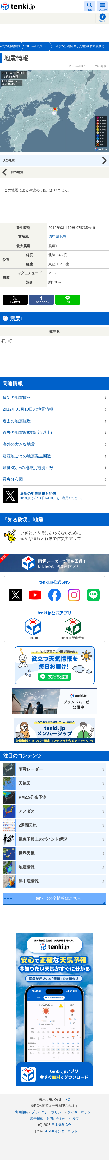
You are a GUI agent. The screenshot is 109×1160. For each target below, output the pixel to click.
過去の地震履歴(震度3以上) (27, 432)
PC (67, 1099)
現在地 (102, 21)
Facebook (41, 302)
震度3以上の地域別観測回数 (28, 467)
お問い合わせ (56, 1118)
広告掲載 (36, 1118)
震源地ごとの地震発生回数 (27, 456)
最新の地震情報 (17, 397)
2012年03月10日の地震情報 (28, 409)
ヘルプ (74, 1118)
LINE (67, 302)
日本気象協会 (61, 1125)
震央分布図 (13, 479)
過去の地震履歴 (17, 421)
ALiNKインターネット (61, 1131)
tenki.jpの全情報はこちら (58, 898)
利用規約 (21, 1112)
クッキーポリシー (80, 1112)
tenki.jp (19, 6)
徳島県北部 (57, 237)
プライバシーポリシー (47, 1112)
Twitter (15, 302)
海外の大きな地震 (19, 444)
